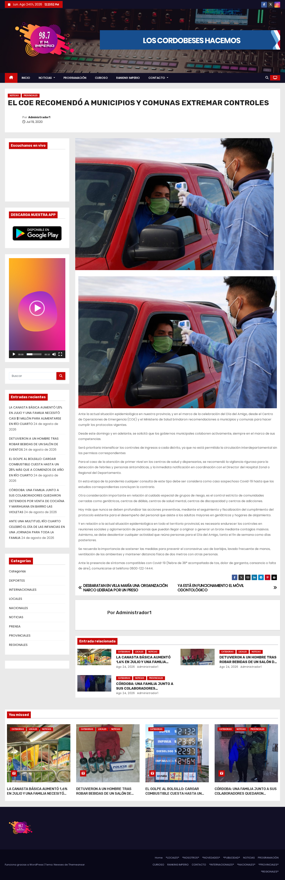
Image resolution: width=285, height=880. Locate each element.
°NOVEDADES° (211, 857)
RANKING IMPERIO (128, 78)
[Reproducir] (14, 354)
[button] (267, 77)
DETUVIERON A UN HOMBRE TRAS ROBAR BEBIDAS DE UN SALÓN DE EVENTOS (34, 444)
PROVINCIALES (31, 95)
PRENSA (15, 626)
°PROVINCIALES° (268, 864)
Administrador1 (39, 117)
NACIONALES (18, 608)
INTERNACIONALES (22, 589)
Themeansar (76, 864)
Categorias (17, 571)
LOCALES (15, 599)
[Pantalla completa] (60, 354)
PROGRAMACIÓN (75, 78)
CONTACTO (157, 78)
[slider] (34, 354)
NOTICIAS (46, 78)
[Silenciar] (54, 354)
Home (159, 857)
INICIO (26, 78)
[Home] (11, 78)
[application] (37, 308)
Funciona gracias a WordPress (24, 864)
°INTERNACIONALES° (221, 864)
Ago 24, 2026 (125, 667)
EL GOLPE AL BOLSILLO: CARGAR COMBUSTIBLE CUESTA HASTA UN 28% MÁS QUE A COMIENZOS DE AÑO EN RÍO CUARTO (175, 796)
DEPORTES (17, 580)
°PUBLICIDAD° (231, 857)
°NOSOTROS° (190, 857)
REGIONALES (18, 645)
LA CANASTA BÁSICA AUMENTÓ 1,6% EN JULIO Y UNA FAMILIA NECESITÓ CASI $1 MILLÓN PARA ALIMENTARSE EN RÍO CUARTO (37, 796)
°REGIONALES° (270, 871)
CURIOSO (101, 78)
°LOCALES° (172, 857)
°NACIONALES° (246, 864)
